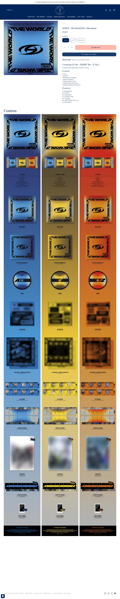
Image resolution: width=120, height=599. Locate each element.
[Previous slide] (6, 48)
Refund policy (29, 593)
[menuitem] (31, 17)
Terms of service (38, 593)
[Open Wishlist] (3, 596)
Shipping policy (47, 593)
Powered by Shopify (18, 593)
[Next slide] (56, 48)
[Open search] (106, 10)
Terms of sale (67, 593)
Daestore (10, 593)
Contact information (57, 593)
